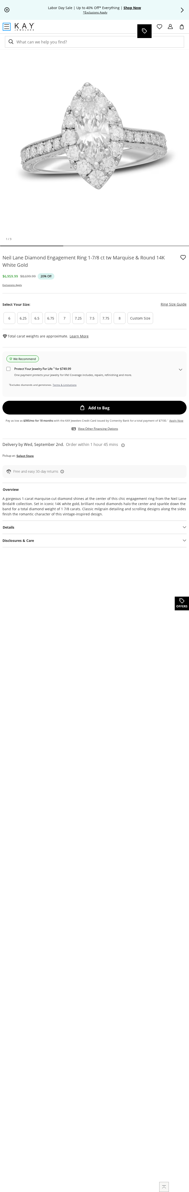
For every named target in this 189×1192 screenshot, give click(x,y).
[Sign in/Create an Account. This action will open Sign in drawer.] (170, 27)
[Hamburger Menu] (7, 27)
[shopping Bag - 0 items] (183, 28)
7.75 (105, 318)
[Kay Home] (25, 27)
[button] (182, 10)
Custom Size (140, 318)
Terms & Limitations (65, 385)
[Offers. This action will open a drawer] (144, 31)
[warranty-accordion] (181, 370)
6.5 (36, 318)
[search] (10, 41)
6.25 (23, 318)
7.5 (92, 318)
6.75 (50, 318)
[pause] (7, 10)
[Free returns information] (61, 471)
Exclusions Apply (12, 285)
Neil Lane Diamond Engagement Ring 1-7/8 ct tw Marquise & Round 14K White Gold (83, 261)
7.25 (78, 318)
